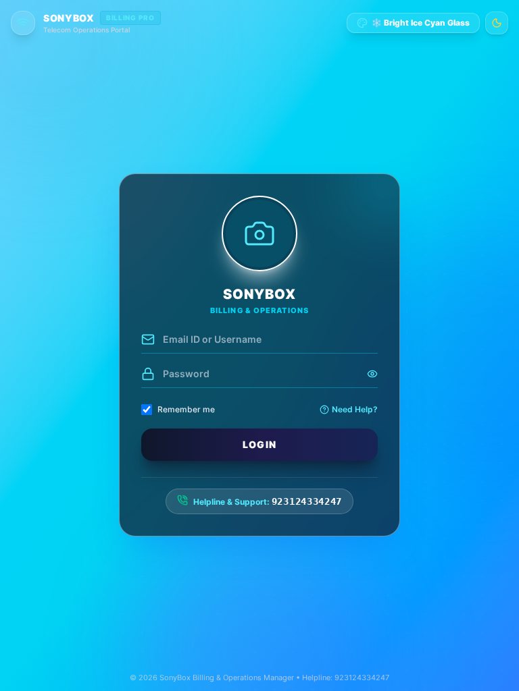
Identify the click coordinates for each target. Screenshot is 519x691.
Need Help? (355, 409)
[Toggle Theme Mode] (496, 22)
